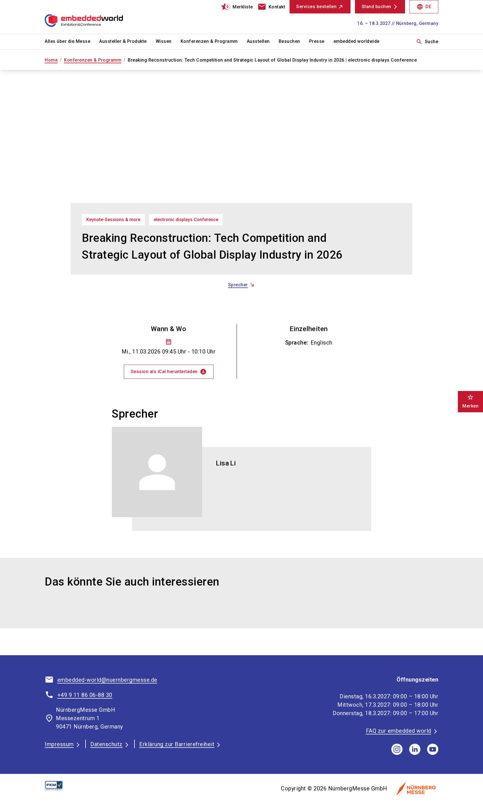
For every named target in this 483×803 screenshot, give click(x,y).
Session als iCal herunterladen (169, 371)
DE (423, 6)
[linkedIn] (414, 749)
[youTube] (432, 749)
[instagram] (396, 749)
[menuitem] (72, 42)
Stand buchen (376, 6)
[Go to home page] (90, 17)
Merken (470, 401)
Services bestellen (316, 6)
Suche (427, 41)
